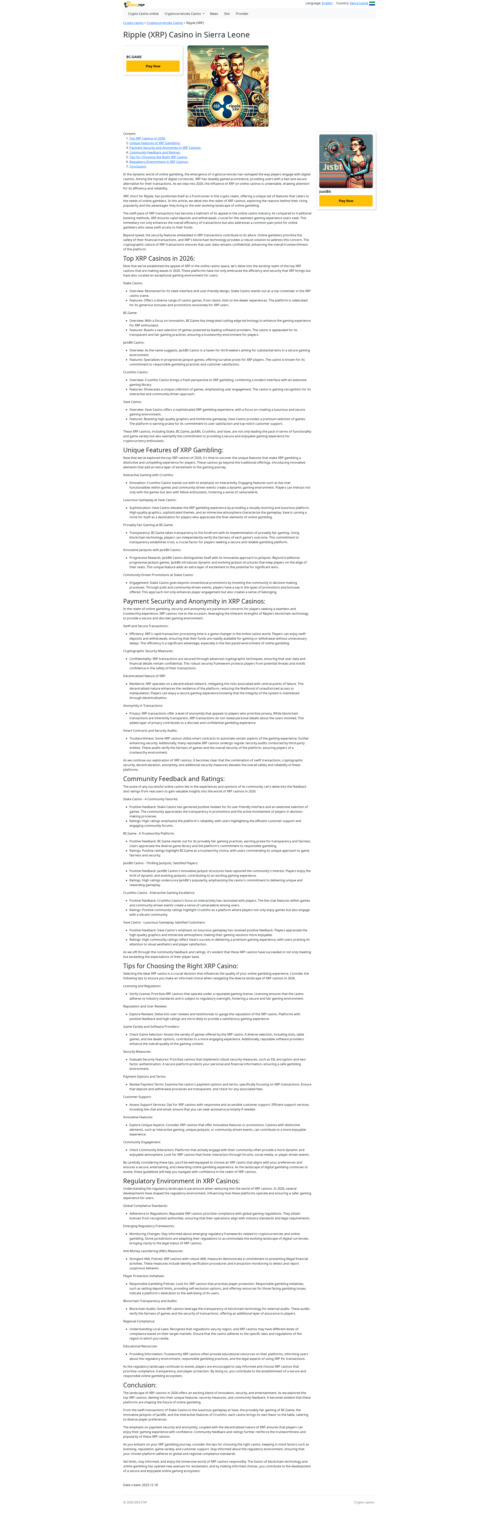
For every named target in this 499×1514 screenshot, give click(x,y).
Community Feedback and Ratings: (154, 152)
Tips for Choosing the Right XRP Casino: (158, 157)
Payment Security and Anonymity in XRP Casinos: (165, 148)
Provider (242, 14)
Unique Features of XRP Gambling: (154, 143)
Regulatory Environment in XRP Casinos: (158, 162)
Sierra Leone (359, 3)
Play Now (153, 66)
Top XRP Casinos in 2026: (147, 138)
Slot (227, 14)
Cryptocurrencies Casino (183, 14)
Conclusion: (138, 166)
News (214, 14)
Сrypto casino (133, 23)
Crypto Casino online (143, 14)
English (327, 3)
